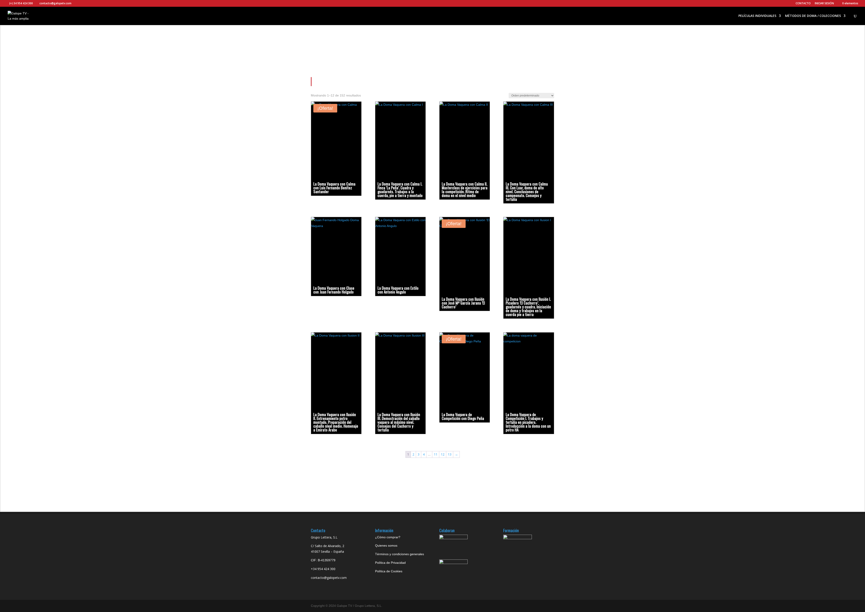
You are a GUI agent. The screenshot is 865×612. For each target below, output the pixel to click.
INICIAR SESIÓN (824, 3)
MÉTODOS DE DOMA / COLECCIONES (813, 16)
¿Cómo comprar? (387, 537)
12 (442, 454)
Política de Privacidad (390, 562)
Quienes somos (386, 545)
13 (449, 454)
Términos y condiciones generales (399, 554)
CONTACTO (803, 3)
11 (435, 454)
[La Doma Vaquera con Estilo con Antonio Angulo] (400, 249)
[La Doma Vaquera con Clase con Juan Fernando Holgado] (336, 249)
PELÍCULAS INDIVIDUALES (757, 16)
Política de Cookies (388, 571)
